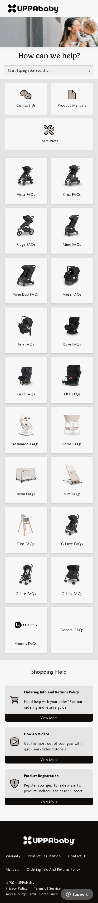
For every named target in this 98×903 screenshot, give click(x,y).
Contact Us (77, 856)
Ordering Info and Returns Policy (53, 869)
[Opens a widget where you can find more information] (76, 895)
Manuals (12, 869)
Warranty (13, 856)
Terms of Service (47, 888)
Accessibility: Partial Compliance (32, 894)
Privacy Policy (17, 888)
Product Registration (44, 856)
